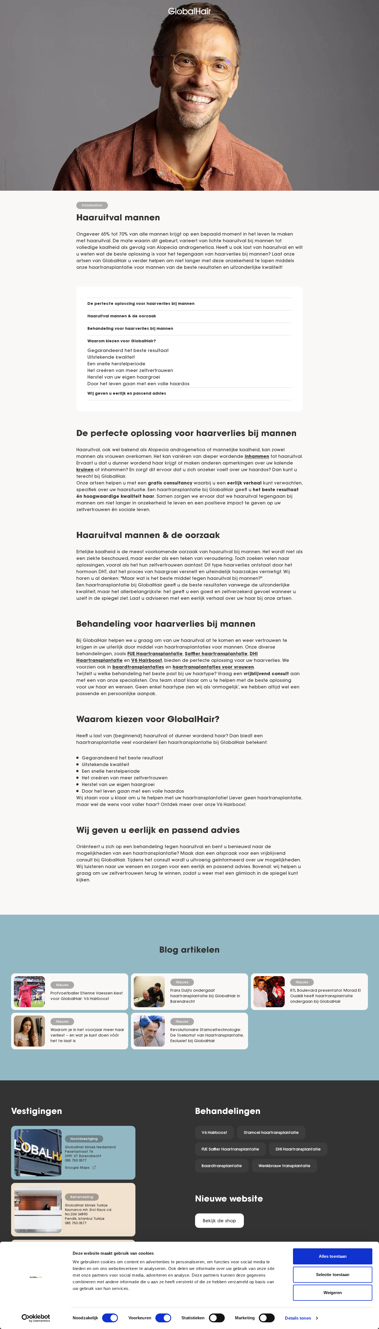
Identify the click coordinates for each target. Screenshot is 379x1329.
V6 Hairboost (146, 661)
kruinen (85, 470)
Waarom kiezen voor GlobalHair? (121, 341)
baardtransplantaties (138, 667)
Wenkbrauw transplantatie (284, 1166)
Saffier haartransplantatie (216, 654)
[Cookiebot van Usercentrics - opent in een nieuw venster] (36, 1318)
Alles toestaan (333, 1256)
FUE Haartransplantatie (155, 654)
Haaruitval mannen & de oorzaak (121, 316)
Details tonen (298, 1318)
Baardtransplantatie (222, 1166)
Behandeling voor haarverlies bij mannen (130, 329)
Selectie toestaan (333, 1274)
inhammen (257, 457)
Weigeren (333, 1292)
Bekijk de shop (219, 1221)
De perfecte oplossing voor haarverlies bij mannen (140, 304)
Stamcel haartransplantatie (271, 1133)
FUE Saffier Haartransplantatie (230, 1150)
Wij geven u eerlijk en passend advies (126, 394)
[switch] (163, 1317)
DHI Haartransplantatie (298, 1150)
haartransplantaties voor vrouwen (213, 667)
